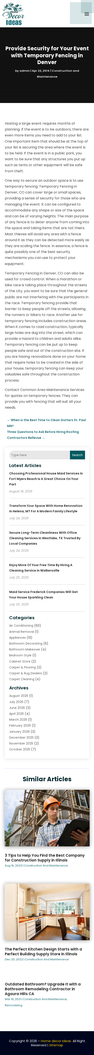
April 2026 (16, 713)
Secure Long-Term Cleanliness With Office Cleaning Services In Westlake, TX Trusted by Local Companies (44, 538)
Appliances (17, 637)
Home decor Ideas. (56, 1041)
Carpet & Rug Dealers (25, 673)
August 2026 (18, 696)
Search (77, 455)
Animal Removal (21, 632)
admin (24, 71)
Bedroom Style (20, 655)
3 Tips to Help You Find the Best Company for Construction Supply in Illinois (45, 858)
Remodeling (13, 1005)
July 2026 (16, 702)
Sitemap (56, 1045)
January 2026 (19, 731)
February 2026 (20, 725)
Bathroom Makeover (24, 649)
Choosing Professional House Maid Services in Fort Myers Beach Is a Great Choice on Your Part (46, 479)
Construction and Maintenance (46, 865)
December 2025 (21, 737)
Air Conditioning (21, 625)
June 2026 (17, 708)
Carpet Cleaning (21, 679)
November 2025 (21, 743)
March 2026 (18, 719)
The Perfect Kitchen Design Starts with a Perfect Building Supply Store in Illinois (43, 952)
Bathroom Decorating (25, 643)
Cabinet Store (19, 661)
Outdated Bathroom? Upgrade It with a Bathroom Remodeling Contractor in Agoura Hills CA (43, 989)
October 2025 (19, 749)
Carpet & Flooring (22, 667)
